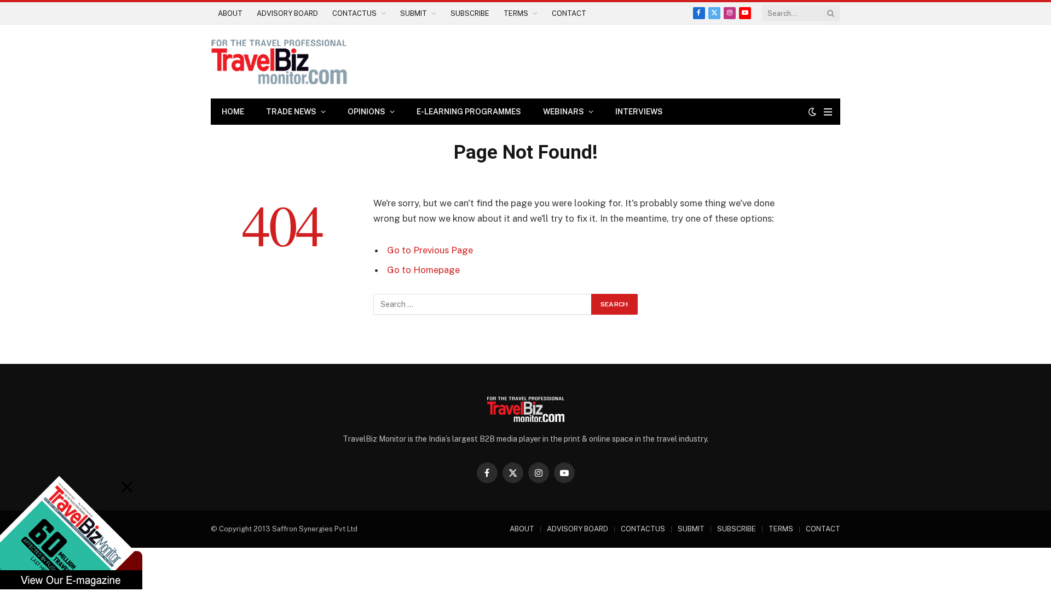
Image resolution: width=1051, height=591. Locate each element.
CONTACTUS (354, 13)
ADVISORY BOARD (287, 13)
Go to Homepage (423, 269)
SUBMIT (413, 13)
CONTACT (569, 13)
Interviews (639, 111)
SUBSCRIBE (470, 13)
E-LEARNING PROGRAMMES (469, 111)
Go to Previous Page (430, 250)
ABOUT (230, 13)
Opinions (366, 111)
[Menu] (828, 112)
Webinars (563, 111)
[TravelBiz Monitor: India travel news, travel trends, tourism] (279, 61)
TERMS (516, 13)
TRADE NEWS (291, 111)
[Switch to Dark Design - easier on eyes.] (812, 111)
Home (233, 111)
